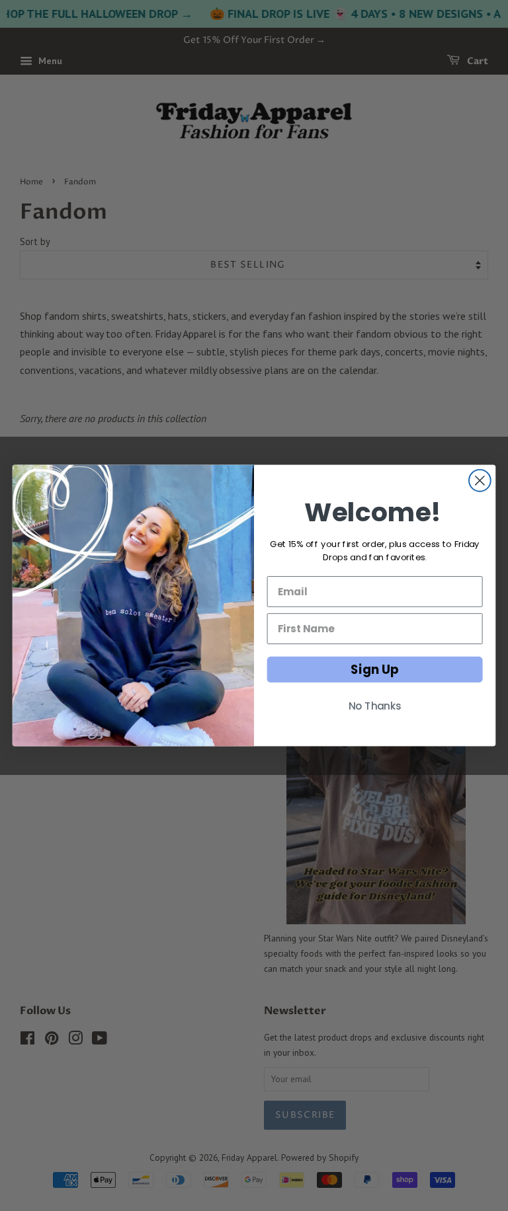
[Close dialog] (480, 481)
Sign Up (375, 669)
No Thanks (375, 706)
